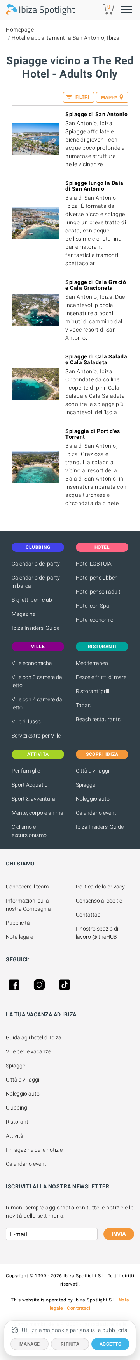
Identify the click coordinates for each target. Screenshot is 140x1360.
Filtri (81, 97)
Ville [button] (38, 646)
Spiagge (85, 785)
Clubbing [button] (38, 547)
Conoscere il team (27, 886)
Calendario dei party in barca (36, 581)
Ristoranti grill (92, 691)
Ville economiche (32, 663)
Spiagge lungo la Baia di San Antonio (94, 186)
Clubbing (16, 1108)
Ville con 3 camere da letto (37, 681)
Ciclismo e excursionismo (29, 831)
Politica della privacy (100, 886)
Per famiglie (26, 771)
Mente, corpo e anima (37, 813)
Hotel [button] (102, 547)
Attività (15, 1136)
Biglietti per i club (32, 600)
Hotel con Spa (92, 606)
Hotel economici (95, 620)
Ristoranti (18, 1122)
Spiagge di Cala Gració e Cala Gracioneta (95, 285)
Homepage (20, 30)
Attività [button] (38, 754)
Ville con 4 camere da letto (37, 703)
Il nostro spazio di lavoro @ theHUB (97, 933)
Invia (119, 1234)
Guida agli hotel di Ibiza (33, 1037)
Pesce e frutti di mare (101, 677)
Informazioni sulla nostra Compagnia (28, 904)
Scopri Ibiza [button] (102, 754)
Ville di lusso (26, 721)
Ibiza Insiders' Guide (36, 628)
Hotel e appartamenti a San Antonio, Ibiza (66, 38)
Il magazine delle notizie (34, 1150)
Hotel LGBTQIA (94, 563)
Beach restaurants (98, 719)
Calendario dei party (36, 563)
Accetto (111, 1344)
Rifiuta (70, 1344)
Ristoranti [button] (102, 646)
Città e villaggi (92, 771)
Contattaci (89, 914)
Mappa (109, 97)
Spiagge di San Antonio (96, 114)
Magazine (23, 614)
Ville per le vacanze (28, 1051)
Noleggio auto (93, 799)
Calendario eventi (96, 813)
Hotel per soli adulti (99, 592)
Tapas (83, 705)
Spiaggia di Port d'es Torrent (92, 434)
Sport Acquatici (30, 785)
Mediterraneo (92, 663)
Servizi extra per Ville (36, 735)
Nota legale (19, 937)
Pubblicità (18, 923)
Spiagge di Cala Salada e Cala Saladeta (96, 359)
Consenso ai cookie (99, 900)
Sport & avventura (33, 799)
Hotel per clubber (96, 577)
